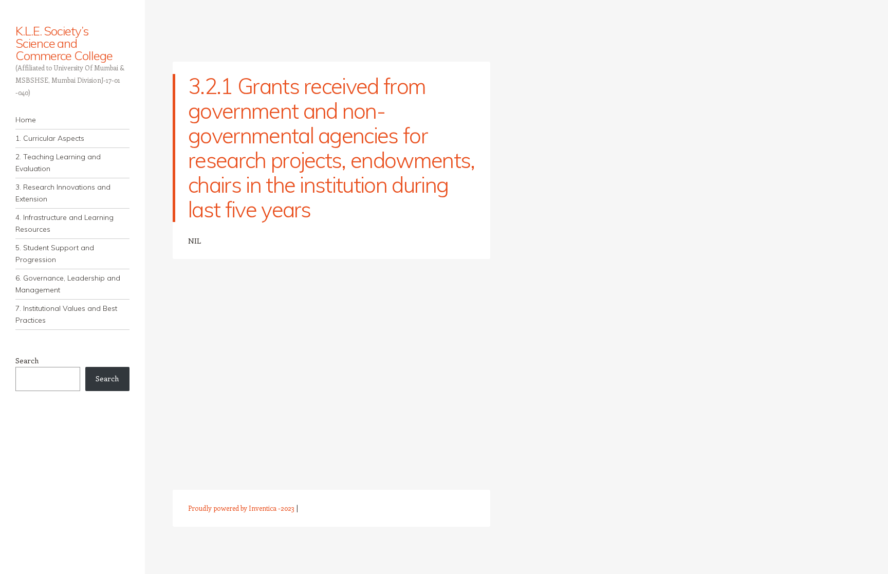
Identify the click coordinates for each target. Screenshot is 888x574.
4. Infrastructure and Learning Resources (64, 223)
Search (27, 360)
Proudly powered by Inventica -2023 (241, 508)
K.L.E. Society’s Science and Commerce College (64, 43)
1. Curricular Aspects (49, 138)
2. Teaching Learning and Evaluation (58, 162)
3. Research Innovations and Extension (62, 192)
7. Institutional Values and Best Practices (66, 314)
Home (25, 119)
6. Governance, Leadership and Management (67, 283)
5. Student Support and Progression (54, 253)
